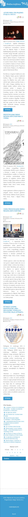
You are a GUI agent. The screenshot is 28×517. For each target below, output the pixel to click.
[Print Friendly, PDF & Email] (20, 17)
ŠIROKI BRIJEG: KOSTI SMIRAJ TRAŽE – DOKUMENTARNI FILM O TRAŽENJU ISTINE (13, 430)
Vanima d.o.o (20, 500)
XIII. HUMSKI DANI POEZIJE (12, 426)
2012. (11, 20)
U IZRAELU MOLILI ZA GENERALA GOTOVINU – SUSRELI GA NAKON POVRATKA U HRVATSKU (14, 409)
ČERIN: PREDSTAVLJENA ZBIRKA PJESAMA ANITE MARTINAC (14, 210)
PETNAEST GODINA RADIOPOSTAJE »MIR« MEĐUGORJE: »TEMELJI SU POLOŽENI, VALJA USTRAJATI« (13, 309)
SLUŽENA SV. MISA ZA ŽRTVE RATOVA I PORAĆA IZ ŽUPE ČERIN (13, 434)
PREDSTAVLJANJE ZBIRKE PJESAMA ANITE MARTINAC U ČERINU (13, 116)
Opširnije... (8, 109)
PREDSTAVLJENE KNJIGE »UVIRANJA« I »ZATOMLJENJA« (12, 418)
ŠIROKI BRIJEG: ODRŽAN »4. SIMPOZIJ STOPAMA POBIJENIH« (12, 441)
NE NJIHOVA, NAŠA (10, 412)
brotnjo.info (20, 166)
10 (20, 452)
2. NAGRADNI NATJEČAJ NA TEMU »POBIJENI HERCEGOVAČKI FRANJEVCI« (14, 423)
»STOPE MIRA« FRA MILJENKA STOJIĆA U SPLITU (13, 13)
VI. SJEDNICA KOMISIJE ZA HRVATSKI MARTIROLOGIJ (12, 437)
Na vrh (14, 514)
